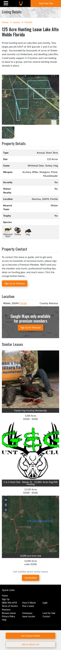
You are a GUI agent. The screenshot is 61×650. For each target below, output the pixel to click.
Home (5, 22)
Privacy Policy (8, 616)
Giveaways (27, 613)
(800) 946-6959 (9, 602)
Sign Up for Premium (15, 283)
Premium (6, 609)
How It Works (29, 602)
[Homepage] (21, 3)
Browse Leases (9, 613)
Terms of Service (10, 605)
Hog (55, 165)
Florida (28, 22)
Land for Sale (49, 613)
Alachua (36, 199)
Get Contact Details (30, 635)
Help (4, 619)
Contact (46, 616)
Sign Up (5, 599)
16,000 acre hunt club (30, 555)
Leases (16, 22)
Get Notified (31, 577)
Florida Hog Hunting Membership (30, 410)
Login (45, 602)
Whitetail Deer (36, 165)
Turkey (48, 165)
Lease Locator (28, 616)
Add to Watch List (30, 644)
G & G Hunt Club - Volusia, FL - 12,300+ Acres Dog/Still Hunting (30, 483)
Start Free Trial (46, 3)
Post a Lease (28, 605)
